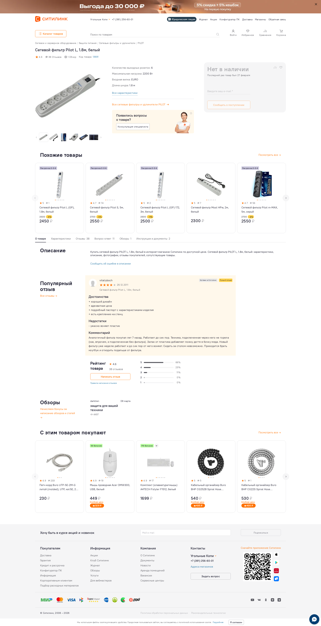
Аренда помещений (152, 570)
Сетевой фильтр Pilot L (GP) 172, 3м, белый (160, 209)
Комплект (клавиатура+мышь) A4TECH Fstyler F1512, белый (158, 487)
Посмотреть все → (269, 432)
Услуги (94, 575)
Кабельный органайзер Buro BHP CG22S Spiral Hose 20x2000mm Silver (258, 487)
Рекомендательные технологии (208, 612)
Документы (147, 560)
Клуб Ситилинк (99, 560)
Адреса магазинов (202, 566)
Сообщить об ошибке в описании (110, 263)
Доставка (45, 555)
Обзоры (125, 238)
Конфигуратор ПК (51, 570)
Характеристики (61, 238)
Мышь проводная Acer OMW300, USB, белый (110, 487)
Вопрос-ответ (104, 238)
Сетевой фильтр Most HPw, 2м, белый (210, 209)
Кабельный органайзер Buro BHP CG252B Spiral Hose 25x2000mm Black (208, 487)
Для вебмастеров (101, 580)
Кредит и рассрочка (52, 565)
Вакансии (146, 575)
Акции (94, 555)
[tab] (40, 239)
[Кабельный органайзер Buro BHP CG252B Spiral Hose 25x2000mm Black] (211, 477)
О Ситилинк (147, 555)
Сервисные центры (152, 580)
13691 (95, 56)
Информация (48, 575)
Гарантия (45, 560)
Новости (145, 565)
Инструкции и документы (153, 238)
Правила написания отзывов (103, 383)
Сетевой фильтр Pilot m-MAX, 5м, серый (259, 209)
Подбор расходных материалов (59, 585)
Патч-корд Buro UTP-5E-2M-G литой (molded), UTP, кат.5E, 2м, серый (58, 487)
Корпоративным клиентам (56, 580)
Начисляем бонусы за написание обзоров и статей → (57, 413)
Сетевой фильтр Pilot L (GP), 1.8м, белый (56, 209)
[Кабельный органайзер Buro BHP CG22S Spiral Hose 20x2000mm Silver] (261, 477)
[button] (233, 33)
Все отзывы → (48, 295)
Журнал (95, 565)
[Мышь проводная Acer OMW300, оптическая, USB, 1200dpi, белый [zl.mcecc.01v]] (110, 477)
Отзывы (82, 238)
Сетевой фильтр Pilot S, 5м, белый (107, 209)
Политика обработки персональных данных (164, 612)
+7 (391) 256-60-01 (202, 560)
